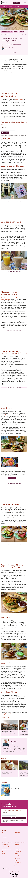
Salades (16, 846)
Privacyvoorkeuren (5, 855)
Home (2, 34)
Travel (6, 34)
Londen (10, 415)
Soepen (16, 847)
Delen (14, 52)
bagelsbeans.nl (6, 714)
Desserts (16, 853)
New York (3, 415)
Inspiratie (17, 6)
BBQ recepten (17, 858)
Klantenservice (5, 844)
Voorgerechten (18, 849)
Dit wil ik (17, 791)
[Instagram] (9, 871)
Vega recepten (18, 865)
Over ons (3, 832)
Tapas (16, 860)
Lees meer (12, 478)
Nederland (21, 31)
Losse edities (4, 837)
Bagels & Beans (17, 44)
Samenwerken (17, 832)
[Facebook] (12, 871)
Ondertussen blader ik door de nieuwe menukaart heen (11, 298)
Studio (16, 834)
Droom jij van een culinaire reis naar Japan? (13, 469)
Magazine (11, 6)
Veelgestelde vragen (6, 846)
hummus (3, 574)
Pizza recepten (18, 862)
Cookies (3, 853)
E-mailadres (3, 127)
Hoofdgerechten (18, 851)
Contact (3, 847)
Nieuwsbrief (4, 6)
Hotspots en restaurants (7, 31)
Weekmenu (17, 844)
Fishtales (11, 511)
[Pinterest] (16, 871)
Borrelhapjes (17, 855)
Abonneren (16, 2)
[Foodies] (4, 2)
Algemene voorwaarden (6, 849)
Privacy (3, 851)
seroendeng (15, 574)
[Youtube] (19, 871)
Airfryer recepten (18, 864)
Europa (15, 31)
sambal (21, 574)
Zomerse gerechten (19, 856)
